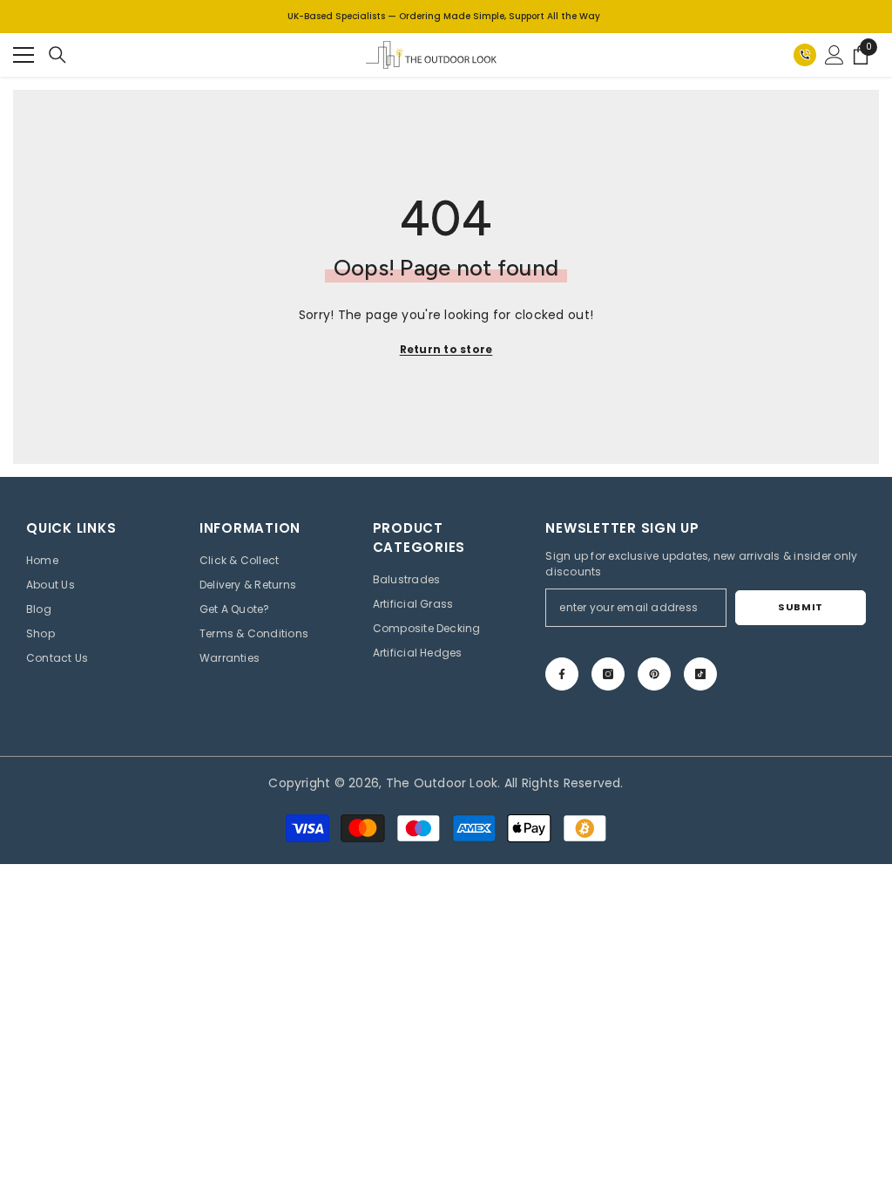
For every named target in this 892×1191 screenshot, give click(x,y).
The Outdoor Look (442, 783)
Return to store (446, 349)
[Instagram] (608, 674)
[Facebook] (561, 674)
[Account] (834, 55)
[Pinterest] (654, 674)
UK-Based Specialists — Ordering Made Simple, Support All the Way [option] (443, 16)
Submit (800, 607)
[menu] (23, 54)
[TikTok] (700, 674)
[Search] (57, 54)
